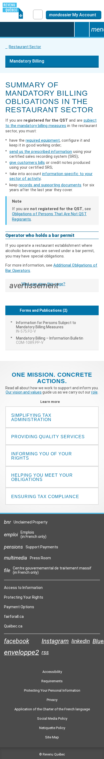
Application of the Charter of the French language (52, 709)
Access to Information (23, 587)
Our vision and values (24, 392)
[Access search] (81, 29)
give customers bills (27, 162)
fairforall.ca (14, 617)
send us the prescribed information (40, 151)
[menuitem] (52, 327)
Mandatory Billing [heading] (27, 61)
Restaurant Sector (25, 47)
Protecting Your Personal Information (52, 690)
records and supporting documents (50, 185)
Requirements (52, 681)
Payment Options (19, 607)
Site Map (52, 737)
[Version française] (38, 14)
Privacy (52, 700)
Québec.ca (13, 627)
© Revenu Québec (52, 754)
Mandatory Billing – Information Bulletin (49, 340)
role (94, 392)
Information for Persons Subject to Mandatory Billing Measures (46, 327)
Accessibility (52, 672)
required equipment (43, 140)
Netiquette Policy (52, 728)
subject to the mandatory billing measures (51, 123)
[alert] (73, 15)
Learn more (52, 402)
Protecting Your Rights (23, 597)
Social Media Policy (52, 718)
